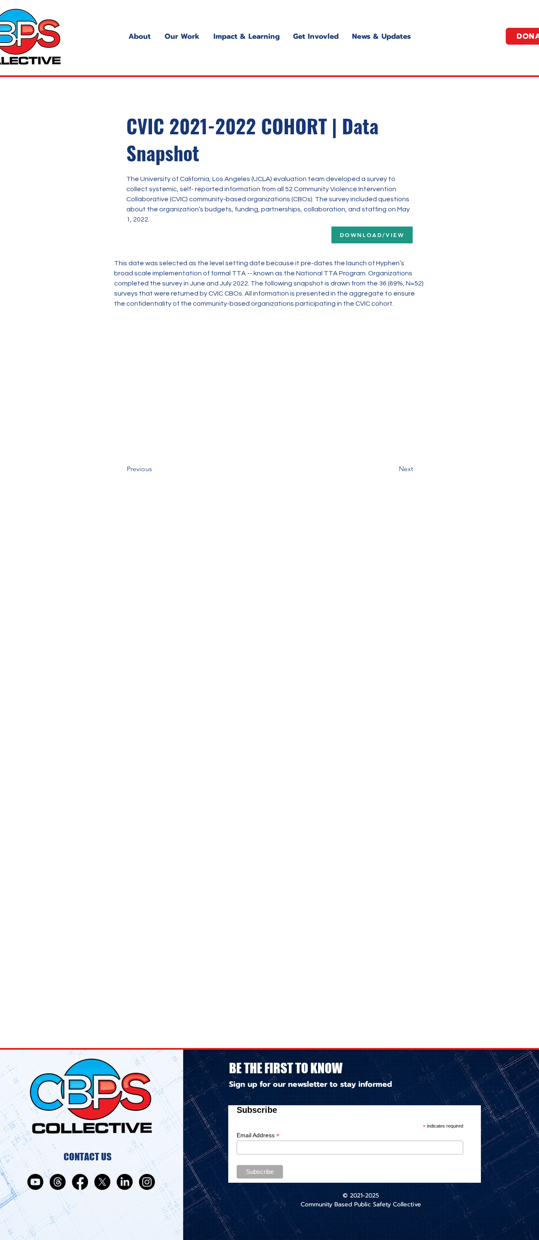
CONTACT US (88, 1157)
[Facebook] (80, 1182)
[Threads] (58, 1182)
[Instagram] (147, 1182)
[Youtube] (35, 1182)
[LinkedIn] (125, 1182)
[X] (102, 1182)
